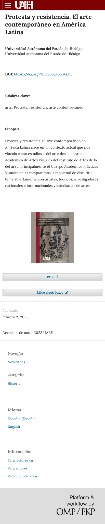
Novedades (16, 362)
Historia (14, 383)
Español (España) (21, 418)
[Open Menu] (8, 5)
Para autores (18, 468)
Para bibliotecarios (22, 476)
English (14, 426)
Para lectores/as (21, 460)
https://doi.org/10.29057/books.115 (43, 74)
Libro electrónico (50, 292)
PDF (50, 277)
